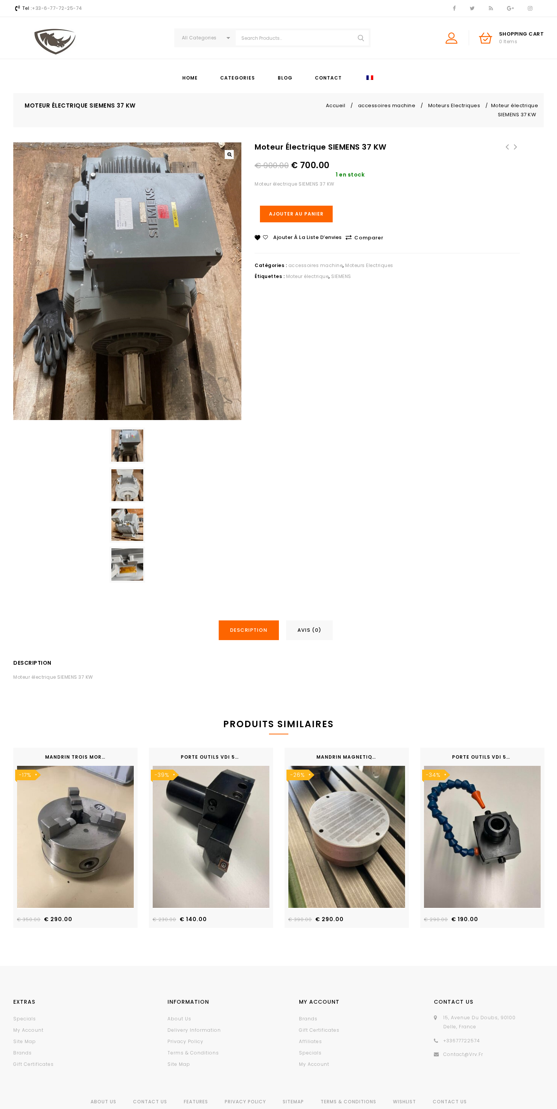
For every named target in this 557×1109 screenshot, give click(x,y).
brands (22, 1053)
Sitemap (293, 1101)
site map (24, 1041)
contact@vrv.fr (463, 1054)
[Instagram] (530, 9)
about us (179, 1018)
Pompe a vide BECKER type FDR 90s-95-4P (516, 151)
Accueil (336, 105)
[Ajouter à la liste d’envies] (125, 870)
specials (24, 1018)
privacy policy (185, 1041)
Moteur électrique (307, 276)
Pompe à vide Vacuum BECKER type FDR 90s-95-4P (507, 156)
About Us (103, 1101)
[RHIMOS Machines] (55, 41)
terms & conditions (193, 1053)
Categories (237, 78)
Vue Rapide (125, 885)
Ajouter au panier (296, 214)
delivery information (194, 1030)
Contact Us (150, 1101)
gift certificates (33, 1064)
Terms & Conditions (348, 1101)
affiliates (310, 1041)
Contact (328, 78)
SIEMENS (341, 276)
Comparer (368, 237)
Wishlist (404, 1101)
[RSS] (490, 9)
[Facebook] (454, 9)
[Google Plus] (510, 9)
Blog (285, 78)
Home (190, 78)
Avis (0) (309, 630)
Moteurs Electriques (454, 105)
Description (249, 630)
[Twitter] (472, 9)
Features (196, 1101)
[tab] (252, 630)
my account (28, 1030)
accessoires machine (387, 105)
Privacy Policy (245, 1101)
